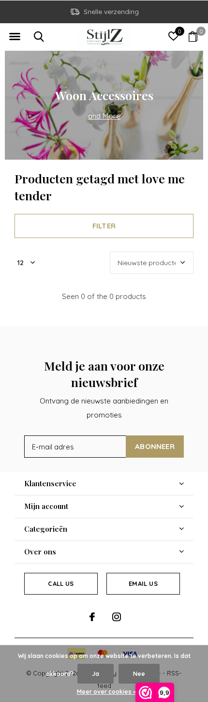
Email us (143, 583)
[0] (193, 36)
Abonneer (155, 446)
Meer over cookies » (106, 691)
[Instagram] (116, 616)
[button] (14, 37)
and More (104, 115)
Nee (139, 673)
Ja (95, 673)
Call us (61, 583)
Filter (104, 225)
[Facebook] (92, 616)
